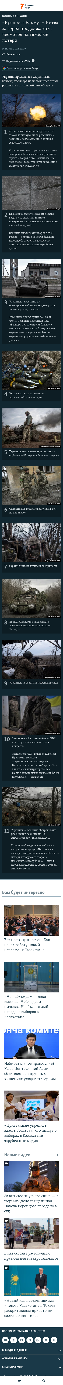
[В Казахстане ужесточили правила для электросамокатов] (31, 1233)
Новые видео (17, 1155)
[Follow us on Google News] (46, 1340)
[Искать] (43, 1380)
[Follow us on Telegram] (29, 1340)
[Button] (11, 55)
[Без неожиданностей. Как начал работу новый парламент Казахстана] (31, 920)
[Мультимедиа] (19, 1380)
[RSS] (54, 1340)
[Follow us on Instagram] (13, 1340)
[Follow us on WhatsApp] (37, 1340)
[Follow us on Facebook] (21, 1340)
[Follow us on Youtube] (5, 1340)
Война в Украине (14, 16)
